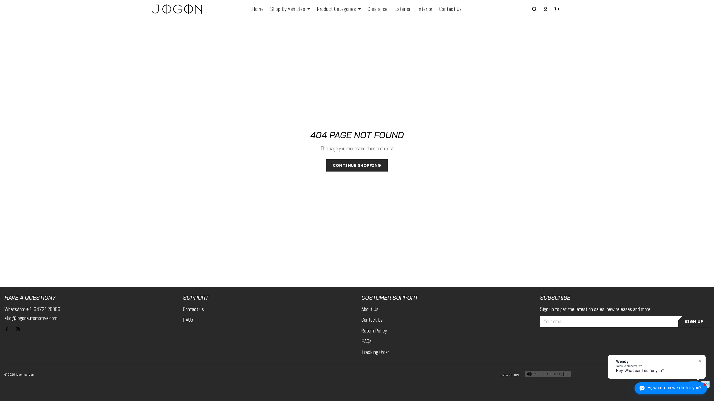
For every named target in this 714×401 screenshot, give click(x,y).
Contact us (193, 309)
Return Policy (374, 330)
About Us (369, 309)
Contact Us (450, 9)
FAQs (188, 319)
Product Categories (336, 9)
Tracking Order (375, 352)
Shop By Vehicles (287, 9)
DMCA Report (509, 375)
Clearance (378, 9)
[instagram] (19, 329)
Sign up (694, 321)
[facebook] (8, 329)
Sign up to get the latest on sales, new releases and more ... (597, 309)
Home (258, 9)
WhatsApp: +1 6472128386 (32, 309)
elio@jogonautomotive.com (30, 318)
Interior (425, 9)
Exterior (402, 9)
